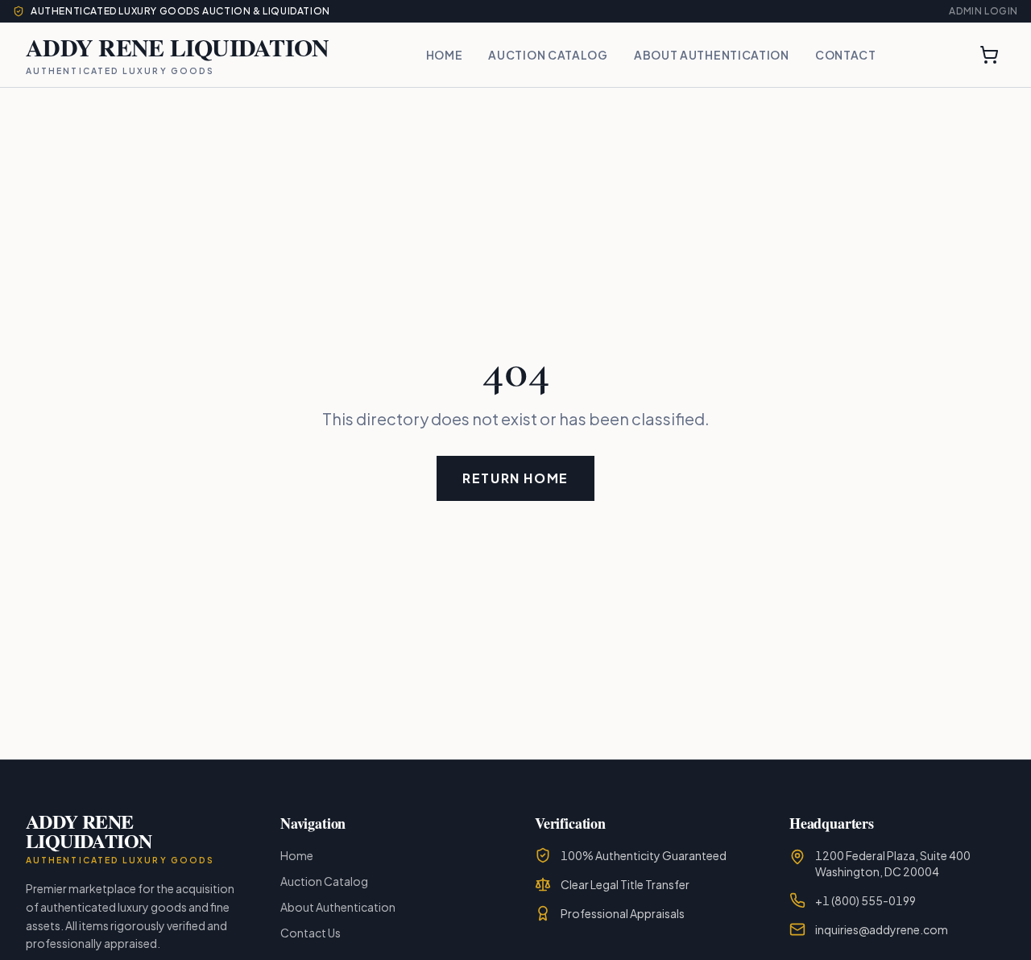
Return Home (515, 478)
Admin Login (983, 11)
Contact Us (310, 932)
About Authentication (711, 55)
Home (444, 55)
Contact (845, 55)
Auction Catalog (548, 55)
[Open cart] (989, 55)
